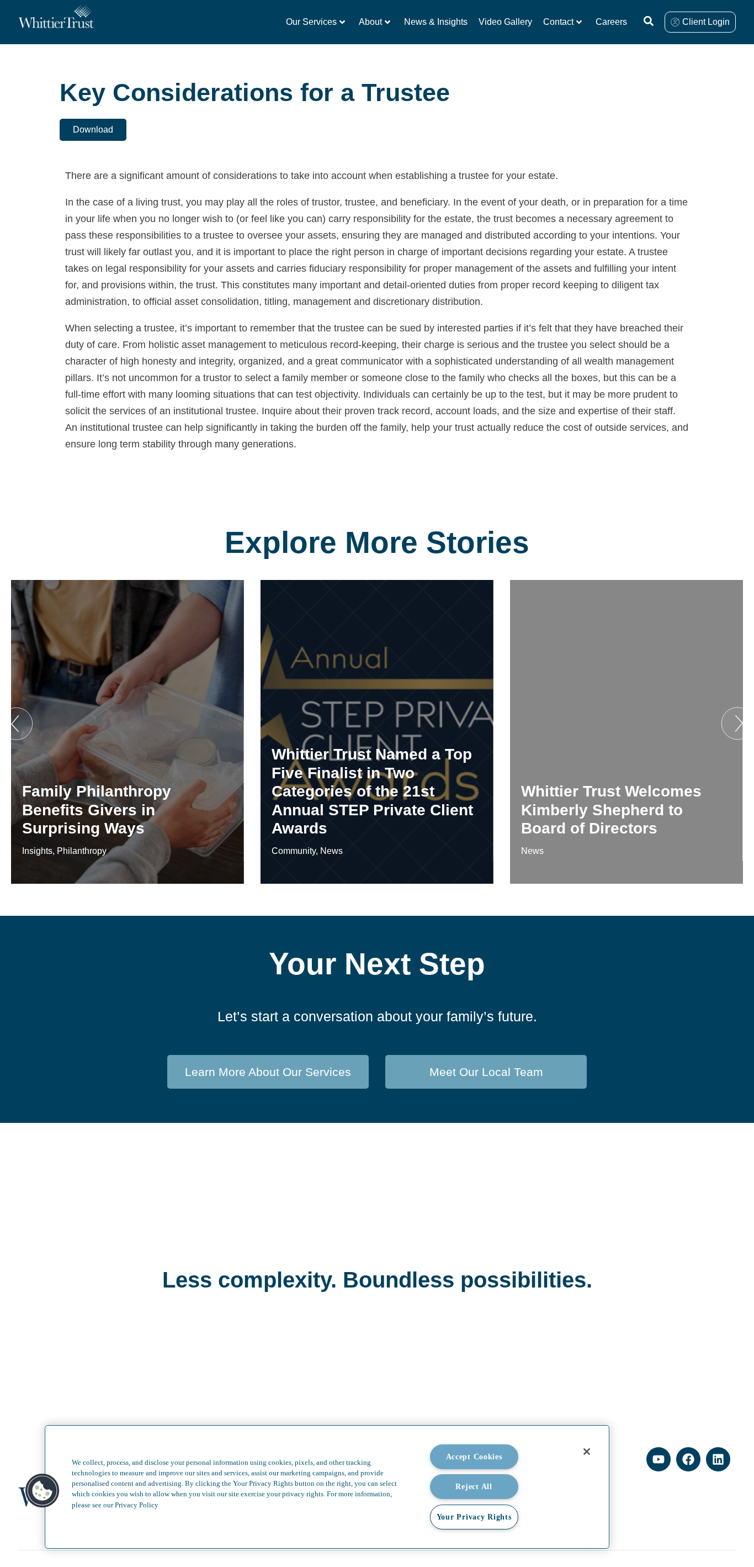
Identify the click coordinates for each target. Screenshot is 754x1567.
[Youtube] (658, 1459)
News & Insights (436, 22)
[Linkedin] (718, 1459)
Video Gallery (505, 22)
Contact (558, 22)
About (370, 22)
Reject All (473, 1486)
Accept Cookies (474, 1456)
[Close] (587, 1451)
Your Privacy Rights (474, 1516)
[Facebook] (688, 1459)
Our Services (311, 22)
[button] (16, 723)
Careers (611, 22)
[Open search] (649, 21)
